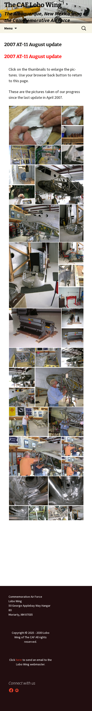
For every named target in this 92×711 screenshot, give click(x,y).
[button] (35, 125)
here (19, 660)
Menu (8, 28)
